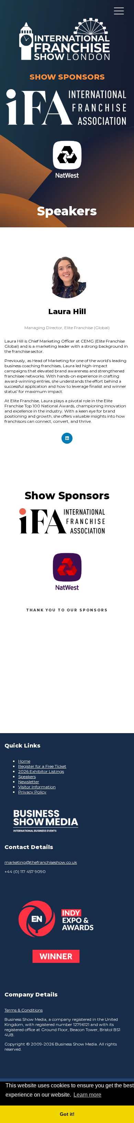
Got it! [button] (67, 1114)
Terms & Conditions (23, 1010)
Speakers (27, 776)
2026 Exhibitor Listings (41, 771)
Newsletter (28, 781)
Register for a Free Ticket (42, 766)
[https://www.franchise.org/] (66, 129)
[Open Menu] (119, 10)
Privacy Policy (32, 792)
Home (24, 761)
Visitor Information (37, 786)
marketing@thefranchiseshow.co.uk (40, 862)
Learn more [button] (87, 1095)
